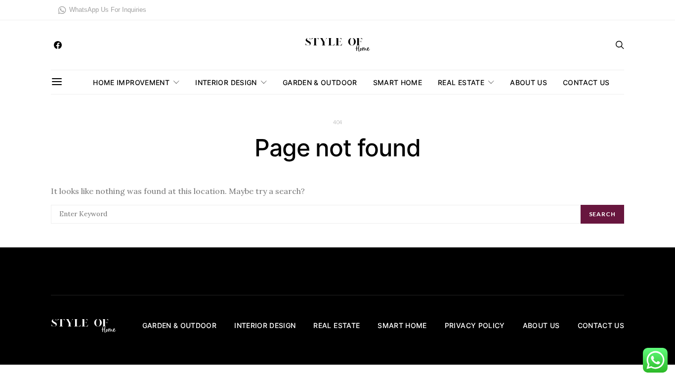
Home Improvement (131, 82)
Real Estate (461, 82)
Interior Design (225, 82)
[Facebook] (58, 45)
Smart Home (397, 82)
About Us (528, 82)
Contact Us (586, 82)
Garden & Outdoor (320, 82)
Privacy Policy (475, 325)
